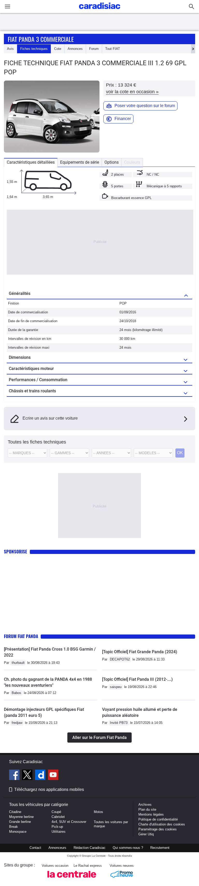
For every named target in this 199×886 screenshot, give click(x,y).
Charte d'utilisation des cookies (161, 824)
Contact (35, 848)
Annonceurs (57, 848)
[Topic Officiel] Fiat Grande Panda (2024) (139, 651)
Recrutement (159, 848)
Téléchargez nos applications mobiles (49, 789)
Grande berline (20, 822)
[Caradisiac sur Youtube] (53, 776)
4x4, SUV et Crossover (69, 822)
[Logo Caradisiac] (99, 10)
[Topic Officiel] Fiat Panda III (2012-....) (137, 679)
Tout (112, 49)
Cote (57, 49)
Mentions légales (151, 814)
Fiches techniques (34, 49)
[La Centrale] (71, 879)
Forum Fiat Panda (21, 636)
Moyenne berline (21, 817)
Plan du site (147, 809)
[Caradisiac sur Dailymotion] (41, 776)
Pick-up (57, 827)
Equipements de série (79, 162)
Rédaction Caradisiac (89, 848)
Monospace (17, 832)
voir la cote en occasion (132, 91)
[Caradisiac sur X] (28, 776)
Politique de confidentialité (158, 819)
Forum (94, 49)
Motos (98, 812)
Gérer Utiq (146, 834)
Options (111, 162)
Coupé (56, 812)
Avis (10, 49)
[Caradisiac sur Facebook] (15, 776)
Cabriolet (58, 817)
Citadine (15, 812)
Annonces (75, 49)
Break (13, 827)
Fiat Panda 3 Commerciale (41, 39)
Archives (145, 804)
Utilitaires (59, 832)
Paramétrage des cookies (157, 829)
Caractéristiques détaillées (31, 162)
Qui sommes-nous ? (128, 848)
